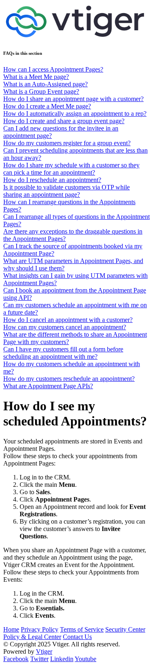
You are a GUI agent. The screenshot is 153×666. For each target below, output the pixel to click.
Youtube (85, 658)
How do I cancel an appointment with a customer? (68, 319)
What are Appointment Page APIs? (48, 385)
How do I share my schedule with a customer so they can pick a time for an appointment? (71, 169)
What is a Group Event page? (41, 91)
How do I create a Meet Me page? (47, 106)
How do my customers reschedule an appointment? (69, 378)
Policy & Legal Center (32, 636)
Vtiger (44, 651)
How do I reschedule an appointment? (52, 179)
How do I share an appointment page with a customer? (73, 98)
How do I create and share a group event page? (63, 120)
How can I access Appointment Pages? (53, 69)
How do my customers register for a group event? (67, 143)
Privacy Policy (39, 629)
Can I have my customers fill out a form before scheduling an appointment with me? (63, 353)
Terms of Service (82, 629)
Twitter (39, 658)
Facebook (16, 658)
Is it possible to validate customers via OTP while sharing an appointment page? (66, 191)
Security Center (125, 629)
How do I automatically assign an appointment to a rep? (74, 113)
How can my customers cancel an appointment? (64, 327)
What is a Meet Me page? (36, 76)
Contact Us (77, 636)
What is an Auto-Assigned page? (45, 84)
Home (11, 629)
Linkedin (61, 658)
